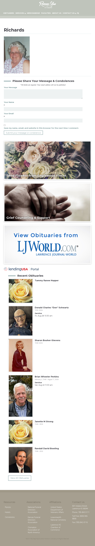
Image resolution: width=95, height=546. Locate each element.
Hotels (7, 512)
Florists (8, 507)
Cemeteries (10, 517)
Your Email (9, 113)
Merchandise (33, 13)
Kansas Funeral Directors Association (34, 519)
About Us (56, 13)
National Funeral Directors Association (34, 509)
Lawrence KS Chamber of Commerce (56, 527)
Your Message (10, 87)
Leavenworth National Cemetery (58, 518)
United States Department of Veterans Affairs (57, 509)
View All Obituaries (19, 478)
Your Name (9, 102)
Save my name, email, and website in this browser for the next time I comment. (41, 128)
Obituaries (8, 13)
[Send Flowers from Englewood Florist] (47, 160)
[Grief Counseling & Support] (47, 202)
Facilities (46, 13)
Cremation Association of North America (34, 530)
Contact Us (68, 13)
